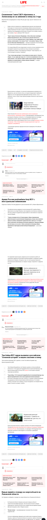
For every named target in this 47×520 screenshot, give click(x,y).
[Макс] (16, 156)
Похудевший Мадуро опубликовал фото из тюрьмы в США (21, 342)
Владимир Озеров (12, 145)
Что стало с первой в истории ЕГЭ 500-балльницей (21, 191)
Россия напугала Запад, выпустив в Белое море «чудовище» (37, 478)
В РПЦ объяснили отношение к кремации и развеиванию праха (22, 347)
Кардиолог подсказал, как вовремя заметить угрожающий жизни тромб (23, 484)
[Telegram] (19, 156)
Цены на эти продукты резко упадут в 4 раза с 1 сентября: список (22, 186)
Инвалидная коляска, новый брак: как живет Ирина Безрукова (38, 186)
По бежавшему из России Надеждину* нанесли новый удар (9, 347)
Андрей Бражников (12, 301)
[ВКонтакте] (22, 156)
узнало (26, 370)
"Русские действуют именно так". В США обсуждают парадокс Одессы (9, 484)
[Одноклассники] (24, 156)
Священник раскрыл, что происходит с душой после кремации (8, 191)
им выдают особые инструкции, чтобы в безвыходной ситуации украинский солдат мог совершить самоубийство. (26, 122)
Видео (15, 32)
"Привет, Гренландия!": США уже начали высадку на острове (38, 191)
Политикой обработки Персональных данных (30, 5)
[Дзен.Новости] (13, 156)
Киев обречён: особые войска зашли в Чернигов (8, 185)
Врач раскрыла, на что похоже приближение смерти (8, 342)
